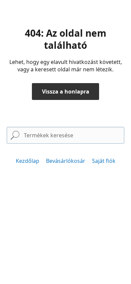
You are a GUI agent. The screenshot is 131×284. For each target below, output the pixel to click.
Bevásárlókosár (65, 161)
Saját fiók (104, 161)
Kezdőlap (27, 161)
